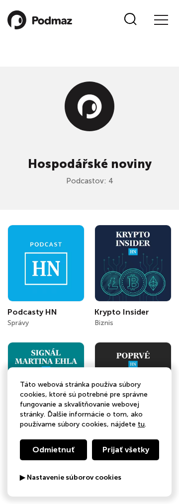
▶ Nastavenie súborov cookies (70, 478)
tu (141, 424)
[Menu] (161, 20)
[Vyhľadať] (130, 20)
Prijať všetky (125, 449)
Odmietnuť (53, 449)
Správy (18, 323)
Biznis (103, 323)
